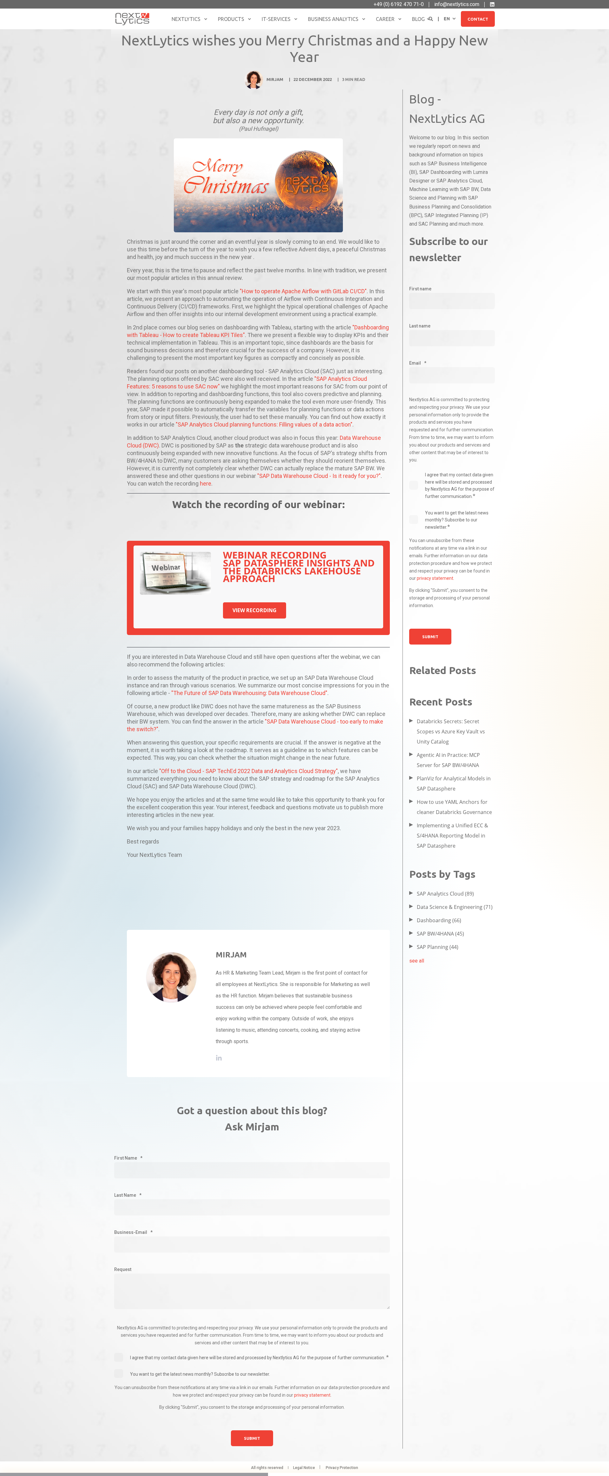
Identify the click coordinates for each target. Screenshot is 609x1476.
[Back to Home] (132, 19)
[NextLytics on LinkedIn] (492, 4)
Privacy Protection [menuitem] (342, 1468)
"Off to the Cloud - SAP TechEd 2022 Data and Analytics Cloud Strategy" (248, 771)
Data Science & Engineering (455, 906)
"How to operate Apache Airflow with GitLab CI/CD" (303, 291)
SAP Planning (437, 946)
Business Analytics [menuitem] (333, 19)
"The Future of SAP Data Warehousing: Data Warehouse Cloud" (248, 693)
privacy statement (312, 1395)
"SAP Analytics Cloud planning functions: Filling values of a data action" (264, 424)
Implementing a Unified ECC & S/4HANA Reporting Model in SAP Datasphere (452, 835)
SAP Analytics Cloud (445, 893)
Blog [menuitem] (418, 19)
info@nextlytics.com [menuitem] (456, 4)
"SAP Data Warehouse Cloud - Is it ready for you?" (319, 476)
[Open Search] (431, 18)
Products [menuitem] (231, 19)
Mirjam (274, 79)
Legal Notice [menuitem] (304, 1468)
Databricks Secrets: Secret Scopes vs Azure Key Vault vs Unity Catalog (451, 731)
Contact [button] (478, 19)
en (447, 18)
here (205, 483)
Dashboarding (439, 920)
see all (416, 961)
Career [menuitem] (385, 19)
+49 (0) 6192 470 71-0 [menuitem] (399, 4)
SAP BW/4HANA (440, 933)
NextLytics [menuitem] (186, 19)
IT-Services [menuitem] (276, 19)
